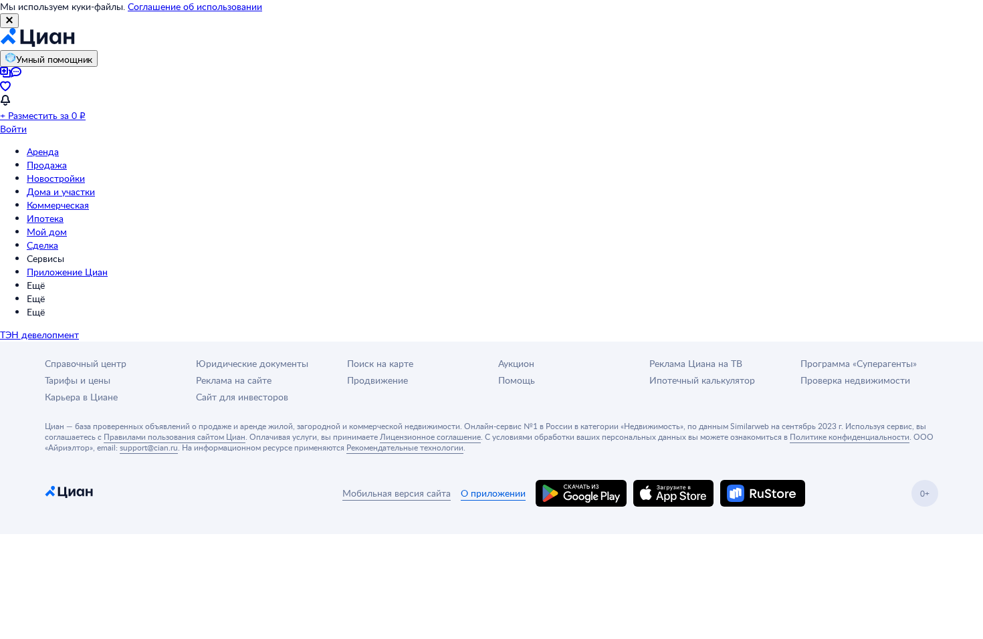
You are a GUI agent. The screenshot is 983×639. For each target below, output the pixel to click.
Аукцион (516, 363)
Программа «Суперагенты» (858, 363)
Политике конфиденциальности (849, 436)
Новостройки (56, 178)
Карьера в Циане (81, 396)
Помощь (516, 380)
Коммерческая (58, 205)
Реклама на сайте (233, 380)
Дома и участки (61, 191)
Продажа (47, 164)
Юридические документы (252, 363)
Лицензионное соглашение (430, 436)
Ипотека (45, 218)
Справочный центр (85, 363)
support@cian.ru (149, 447)
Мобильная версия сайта (396, 493)
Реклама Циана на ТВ (695, 363)
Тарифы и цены (77, 380)
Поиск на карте (380, 363)
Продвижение (377, 380)
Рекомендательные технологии (404, 447)
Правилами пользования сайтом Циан (174, 436)
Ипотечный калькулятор (702, 380)
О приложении (493, 493)
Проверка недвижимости (855, 380)
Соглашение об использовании (195, 6)
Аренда (43, 151)
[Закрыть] (9, 20)
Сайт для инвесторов (242, 396)
